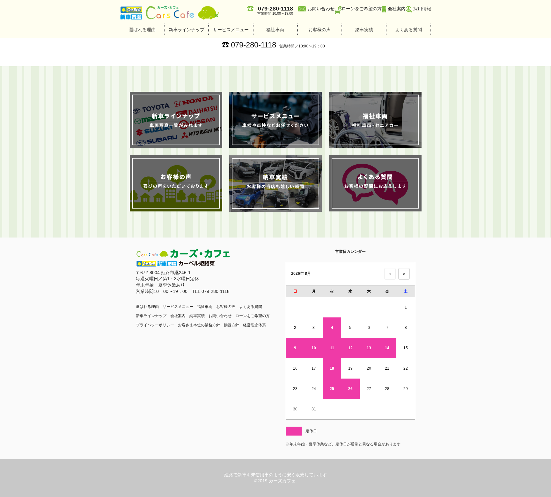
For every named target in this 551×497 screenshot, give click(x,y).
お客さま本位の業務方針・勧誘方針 (208, 325)
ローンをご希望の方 (362, 8)
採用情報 (422, 8)
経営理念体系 (254, 325)
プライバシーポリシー (155, 325)
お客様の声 (319, 29)
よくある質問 (408, 29)
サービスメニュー (231, 29)
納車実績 (364, 29)
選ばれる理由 (142, 29)
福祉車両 (275, 29)
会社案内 (397, 8)
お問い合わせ (321, 8)
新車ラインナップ (186, 29)
